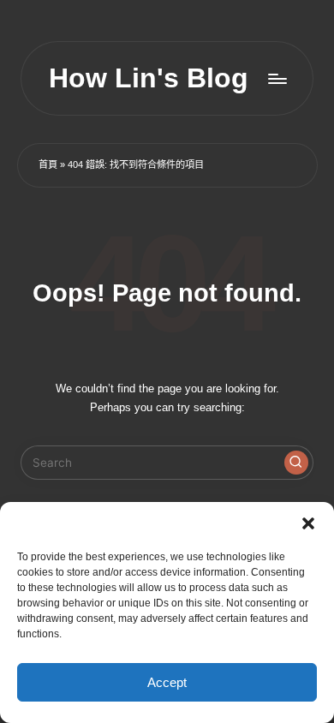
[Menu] (276, 78)
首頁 (48, 164)
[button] (308, 523)
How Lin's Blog (148, 78)
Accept (167, 682)
